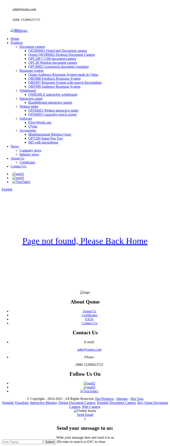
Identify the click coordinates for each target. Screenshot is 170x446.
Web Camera (91, 407)
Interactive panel (30, 98)
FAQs (89, 319)
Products (17, 43)
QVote (32, 126)
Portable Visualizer (15, 403)
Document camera (32, 47)
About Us (17, 158)
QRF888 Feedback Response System (54, 78)
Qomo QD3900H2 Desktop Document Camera (61, 54)
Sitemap (122, 399)
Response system (31, 70)
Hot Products (104, 399)
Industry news (29, 154)
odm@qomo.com (24, 9)
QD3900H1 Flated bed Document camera (57, 51)
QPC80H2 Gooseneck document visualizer (58, 66)
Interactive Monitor (43, 403)
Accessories (27, 130)
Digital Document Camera (76, 403)
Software (25, 118)
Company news (30, 150)
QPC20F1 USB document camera (52, 58)
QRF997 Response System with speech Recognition (65, 82)
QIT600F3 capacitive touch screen (52, 114)
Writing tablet (28, 106)
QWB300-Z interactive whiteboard (52, 94)
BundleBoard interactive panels (50, 102)
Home (15, 39)
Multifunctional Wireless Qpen (49, 134)
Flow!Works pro (39, 122)
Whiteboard (27, 90)
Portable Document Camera (116, 403)
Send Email (85, 415)
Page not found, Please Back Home (85, 241)
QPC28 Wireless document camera (52, 62)
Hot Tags (137, 399)
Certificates (27, 162)
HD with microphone (43, 142)
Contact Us (18, 166)
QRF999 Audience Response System (54, 86)
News (15, 146)
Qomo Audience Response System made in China (63, 74)
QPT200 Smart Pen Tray (45, 138)
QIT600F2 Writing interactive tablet (53, 110)
